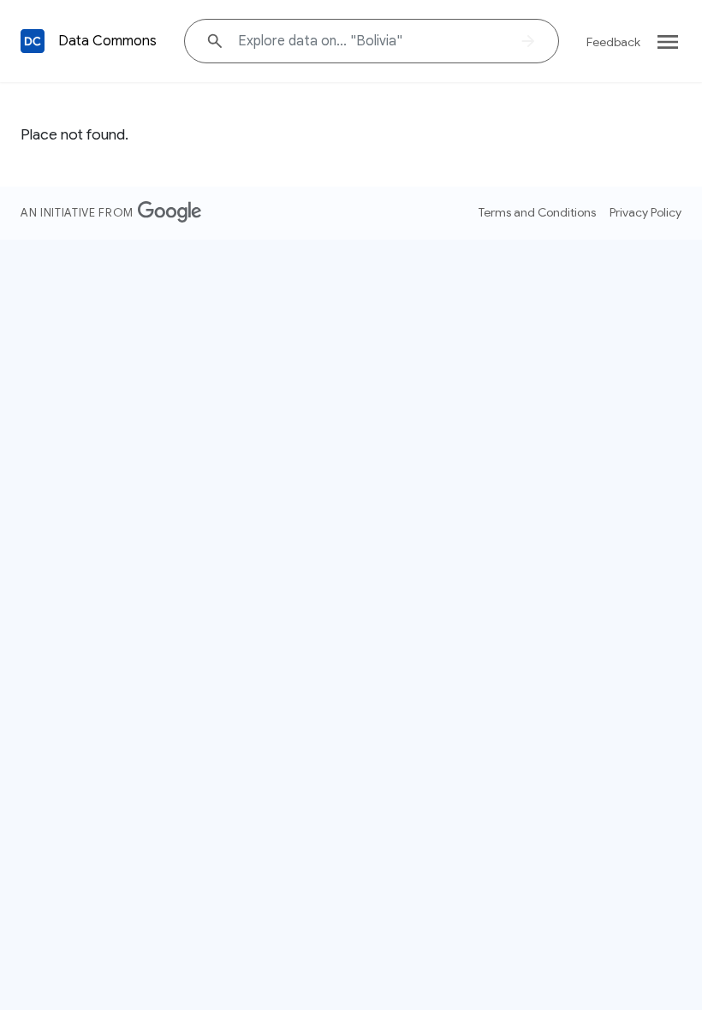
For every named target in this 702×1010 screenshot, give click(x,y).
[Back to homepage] (33, 41)
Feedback (613, 42)
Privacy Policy (645, 212)
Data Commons (107, 41)
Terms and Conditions (537, 212)
